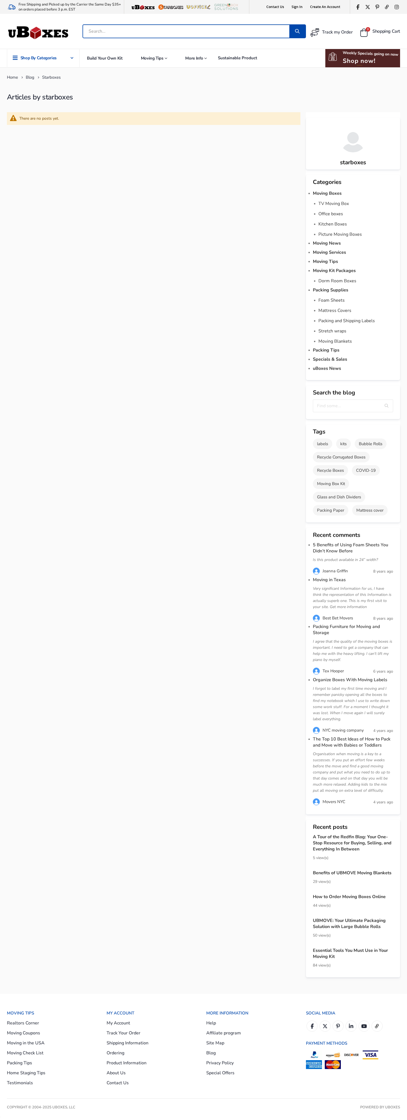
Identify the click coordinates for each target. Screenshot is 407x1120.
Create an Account (325, 6)
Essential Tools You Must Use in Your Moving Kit (350, 953)
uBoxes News (327, 368)
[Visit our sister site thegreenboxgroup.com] (226, 7)
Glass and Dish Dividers (339, 497)
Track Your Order (123, 1033)
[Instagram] (396, 7)
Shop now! (359, 61)
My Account (118, 1023)
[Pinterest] (377, 7)
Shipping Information (127, 1043)
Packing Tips (326, 350)
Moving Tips (325, 261)
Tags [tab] (319, 431)
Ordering (115, 1053)
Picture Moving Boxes (340, 234)
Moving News (327, 243)
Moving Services (329, 252)
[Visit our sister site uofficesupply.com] (198, 7)
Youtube (364, 1026)
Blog (30, 77)
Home (12, 77)
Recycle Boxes (330, 470)
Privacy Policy (220, 1063)
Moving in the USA (26, 1043)
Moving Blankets (335, 341)
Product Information (126, 1063)
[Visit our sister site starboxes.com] (171, 7)
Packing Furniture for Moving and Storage (346, 630)
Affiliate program (223, 1033)
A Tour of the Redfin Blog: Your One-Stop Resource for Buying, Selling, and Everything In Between (352, 843)
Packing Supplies (330, 290)
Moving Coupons (23, 1033)
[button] (387, 406)
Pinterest (338, 1026)
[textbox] (353, 405)
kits (343, 444)
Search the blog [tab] (334, 392)
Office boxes (330, 214)
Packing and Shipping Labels (346, 321)
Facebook (312, 1026)
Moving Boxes (327, 193)
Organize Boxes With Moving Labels (350, 680)
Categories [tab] (327, 182)
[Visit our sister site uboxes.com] (143, 7)
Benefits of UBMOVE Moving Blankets (352, 873)
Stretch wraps (332, 331)
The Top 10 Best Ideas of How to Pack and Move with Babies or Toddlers (351, 742)
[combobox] (186, 31)
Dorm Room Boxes (337, 281)
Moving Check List (25, 1053)
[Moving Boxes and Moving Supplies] (38, 33)
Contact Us (275, 6)
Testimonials (20, 1083)
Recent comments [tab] (336, 535)
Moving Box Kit (331, 483)
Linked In (351, 1026)
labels (322, 444)
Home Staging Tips (26, 1073)
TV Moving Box (333, 204)
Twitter (325, 1026)
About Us (116, 1073)
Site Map (215, 1043)
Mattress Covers (334, 310)
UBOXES (392, 1107)
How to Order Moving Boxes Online (349, 897)
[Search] (297, 31)
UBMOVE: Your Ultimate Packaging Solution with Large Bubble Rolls (349, 923)
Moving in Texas (329, 580)
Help (211, 1023)
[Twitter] (367, 7)
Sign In (297, 6)
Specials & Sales (330, 359)
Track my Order (337, 32)
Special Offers (220, 1073)
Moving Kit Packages (334, 271)
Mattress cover (369, 510)
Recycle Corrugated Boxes (341, 457)
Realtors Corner (23, 1023)
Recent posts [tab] (330, 827)
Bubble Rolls (370, 444)
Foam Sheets (331, 300)
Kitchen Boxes (332, 224)
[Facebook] (357, 7)
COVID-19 (366, 470)
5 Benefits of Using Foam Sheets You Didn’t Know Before (350, 548)
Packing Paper (330, 510)
